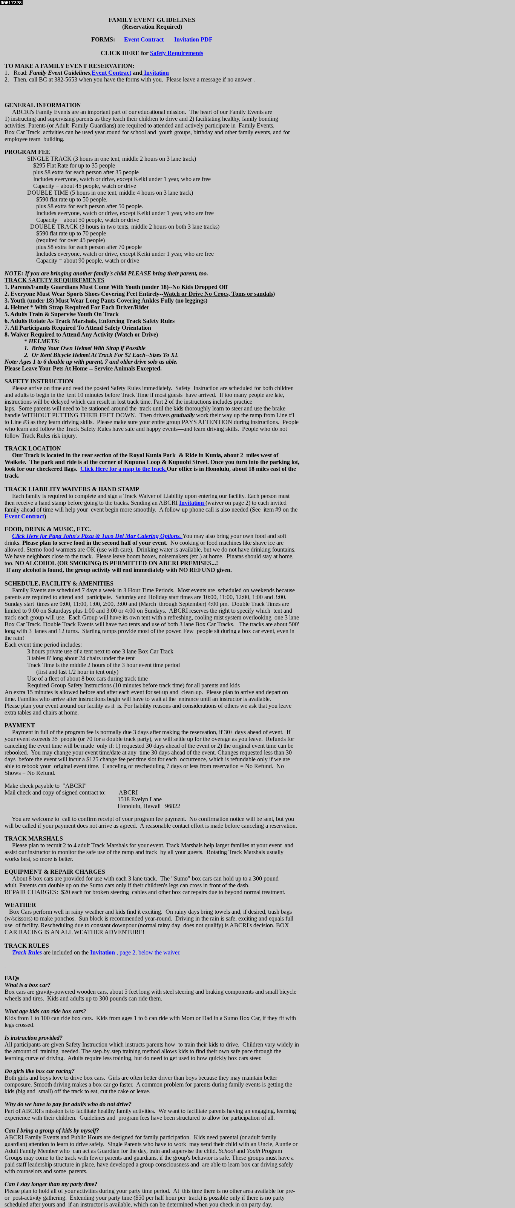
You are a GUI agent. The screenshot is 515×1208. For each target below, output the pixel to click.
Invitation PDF (193, 39)
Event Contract (145, 39)
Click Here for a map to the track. (123, 469)
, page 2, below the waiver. (148, 952)
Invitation (156, 72)
